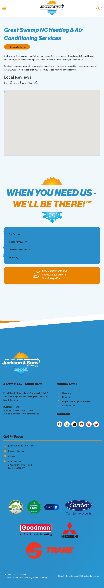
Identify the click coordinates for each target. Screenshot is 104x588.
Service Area (68, 405)
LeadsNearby (92, 576)
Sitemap (43, 577)
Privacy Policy (31, 577)
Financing (67, 397)
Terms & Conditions (14, 577)
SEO (81, 576)
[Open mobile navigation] (4, 8)
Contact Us (14, 456)
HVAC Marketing (66, 576)
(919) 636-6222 (15, 445)
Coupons (66, 393)
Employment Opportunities (76, 401)
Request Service (16, 451)
